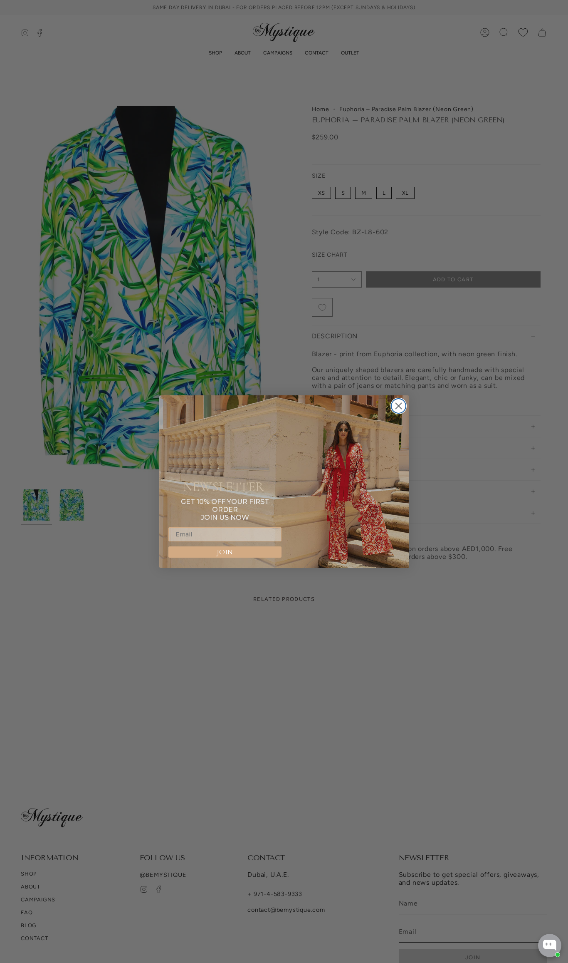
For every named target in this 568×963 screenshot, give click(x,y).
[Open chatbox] (549, 945)
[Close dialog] (398, 406)
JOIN (225, 551)
